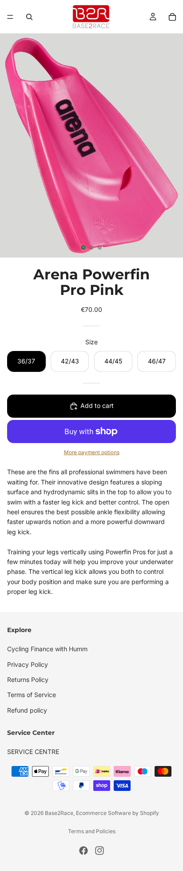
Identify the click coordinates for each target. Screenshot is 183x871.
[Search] (29, 17)
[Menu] (10, 17)
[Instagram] (99, 850)
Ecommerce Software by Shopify (117, 813)
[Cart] (172, 17)
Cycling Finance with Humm (47, 649)
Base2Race (59, 813)
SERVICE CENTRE (33, 751)
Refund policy (27, 710)
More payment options (91, 452)
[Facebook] (83, 850)
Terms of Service (31, 694)
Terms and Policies (91, 831)
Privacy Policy (27, 664)
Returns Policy (27, 679)
